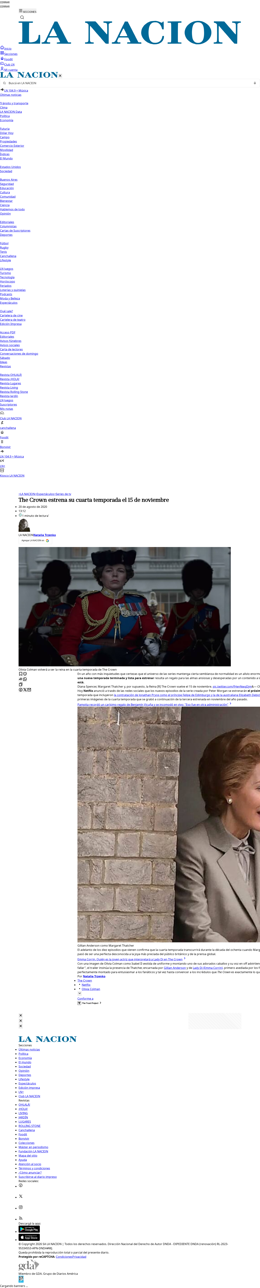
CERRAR (5, 2)
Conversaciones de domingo (19, 354)
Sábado (5, 358)
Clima (3, 107)
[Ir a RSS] (21, 1219)
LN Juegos (6, 269)
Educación (7, 188)
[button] (130, 275)
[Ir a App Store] (29, 1240)
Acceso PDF (7, 332)
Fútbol (4, 243)
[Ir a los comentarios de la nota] (25, 674)
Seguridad (7, 184)
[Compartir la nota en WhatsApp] (25, 679)
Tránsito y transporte (14, 103)
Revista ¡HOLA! (9, 379)
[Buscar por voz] (254, 83)
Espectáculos (44, 494)
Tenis (3, 252)
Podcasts (6, 294)
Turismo (5, 273)
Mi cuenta (11, 70)
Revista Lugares (10, 383)
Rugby (4, 247)
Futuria (5, 129)
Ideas (3, 362)
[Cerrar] (60, 76)
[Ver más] (79, 993)
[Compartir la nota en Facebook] (21, 690)
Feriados (5, 286)
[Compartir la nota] (21, 679)
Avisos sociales (10, 345)
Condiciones (64, 1257)
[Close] (21, 1015)
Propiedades (8, 141)
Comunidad (8, 197)
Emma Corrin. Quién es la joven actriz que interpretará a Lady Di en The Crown (130, 959)
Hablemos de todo (12, 209)
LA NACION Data (11, 112)
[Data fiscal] (21, 1282)
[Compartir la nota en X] (25, 690)
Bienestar (6, 201)
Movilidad (6, 150)
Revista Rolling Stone (14, 392)
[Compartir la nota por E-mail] (29, 690)
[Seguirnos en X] (21, 1197)
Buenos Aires (9, 180)
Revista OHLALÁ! (11, 375)
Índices (5, 154)
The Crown (84, 980)
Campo (5, 137)
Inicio (7, 49)
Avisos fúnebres (10, 341)
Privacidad (79, 1257)
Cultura (5, 192)
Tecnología (7, 277)
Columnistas (8, 226)
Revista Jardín (9, 396)
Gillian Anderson (175, 968)
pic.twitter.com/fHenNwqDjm (232, 686)
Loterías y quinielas (13, 290)
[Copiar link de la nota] (21, 684)
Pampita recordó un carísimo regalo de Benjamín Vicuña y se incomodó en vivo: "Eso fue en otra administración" (152, 704)
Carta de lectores (11, 349)
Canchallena (8, 256)
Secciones (11, 54)
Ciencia (5, 205)
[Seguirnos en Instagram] (21, 1208)
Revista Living (9, 387)
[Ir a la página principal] (130, 43)
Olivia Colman (91, 989)
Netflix (86, 985)
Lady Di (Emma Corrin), (208, 968)
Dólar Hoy (6, 133)
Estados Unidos (10, 167)
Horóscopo (7, 281)
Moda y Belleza (10, 298)
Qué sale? (6, 311)
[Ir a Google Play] (29, 1232)
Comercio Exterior (12, 146)
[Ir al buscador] (22, 17)
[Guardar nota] (21, 674)
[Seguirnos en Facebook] (21, 1186)
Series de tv (62, 494)
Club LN (9, 64)
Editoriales (7, 222)
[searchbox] (129, 83)
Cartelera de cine (11, 315)
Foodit (8, 59)
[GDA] (29, 1269)
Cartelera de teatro (12, 320)
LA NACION (27, 494)
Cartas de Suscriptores (15, 230)
